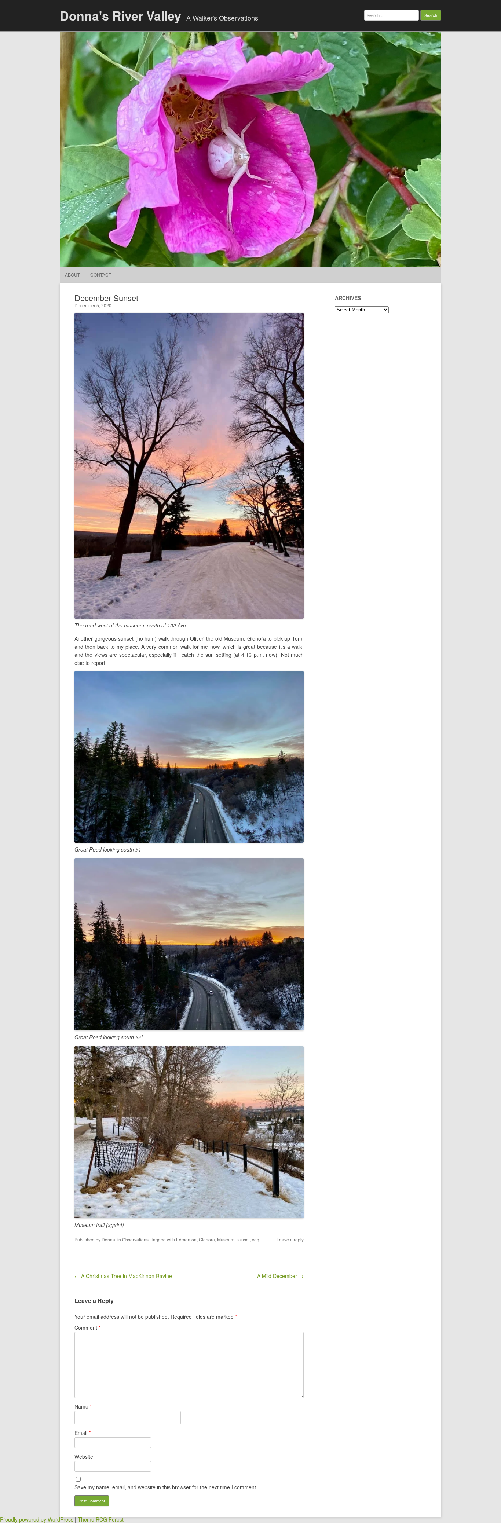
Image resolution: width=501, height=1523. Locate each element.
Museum (225, 1239)
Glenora (207, 1239)
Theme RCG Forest (101, 1519)
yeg (255, 1239)
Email (82, 1432)
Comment (87, 1327)
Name (83, 1406)
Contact (100, 274)
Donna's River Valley (120, 15)
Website (83, 1456)
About (72, 274)
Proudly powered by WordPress (36, 1519)
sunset (243, 1239)
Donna (108, 1239)
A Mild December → (280, 1275)
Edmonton (186, 1239)
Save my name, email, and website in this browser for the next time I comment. (165, 1487)
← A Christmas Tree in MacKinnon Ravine (123, 1275)
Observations (135, 1239)
